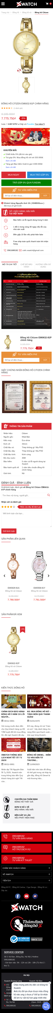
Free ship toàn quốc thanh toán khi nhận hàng (30, 242)
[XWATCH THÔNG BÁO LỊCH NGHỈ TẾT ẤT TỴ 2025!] (13, 745)
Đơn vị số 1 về (22, 807)
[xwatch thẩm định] (26, 923)
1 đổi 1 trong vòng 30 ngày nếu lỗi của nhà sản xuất (29, 228)
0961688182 (12, 250)
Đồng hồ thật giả (24, 802)
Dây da (4, 890)
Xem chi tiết (11, 161)
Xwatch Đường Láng (13, 981)
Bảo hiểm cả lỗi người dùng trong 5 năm (30, 220)
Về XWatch (8, 874)
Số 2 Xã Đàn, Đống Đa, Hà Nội (15, 1001)
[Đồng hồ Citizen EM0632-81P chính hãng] (13, 640)
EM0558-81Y (39, 589)
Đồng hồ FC (6, 887)
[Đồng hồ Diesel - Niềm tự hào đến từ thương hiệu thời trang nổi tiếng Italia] (39, 745)
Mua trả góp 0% (39, 175)
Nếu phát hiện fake (25, 818)
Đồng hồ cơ (42, 887)
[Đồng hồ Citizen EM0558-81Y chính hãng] (39, 566)
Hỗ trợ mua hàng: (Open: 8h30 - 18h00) (40, 1001)
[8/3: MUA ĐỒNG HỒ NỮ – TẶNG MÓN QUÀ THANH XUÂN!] (39, 701)
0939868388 (11, 993)
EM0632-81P (13, 664)
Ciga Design (31, 887)
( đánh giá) (18, 108)
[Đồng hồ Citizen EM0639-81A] (13, 566)
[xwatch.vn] (26, 907)
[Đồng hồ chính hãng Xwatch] (26, 4)
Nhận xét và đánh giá (11, 502)
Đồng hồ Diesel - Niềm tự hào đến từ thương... (39, 757)
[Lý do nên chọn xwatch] (26, 300)
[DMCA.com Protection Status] (37, 940)
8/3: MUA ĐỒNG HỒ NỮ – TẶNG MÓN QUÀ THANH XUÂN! (39, 714)
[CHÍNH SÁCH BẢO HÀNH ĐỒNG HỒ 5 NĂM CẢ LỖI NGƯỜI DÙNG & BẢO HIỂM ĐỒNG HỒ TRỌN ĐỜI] (13, 701)
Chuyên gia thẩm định (26, 799)
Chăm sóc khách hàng (14, 868)
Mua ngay (13, 175)
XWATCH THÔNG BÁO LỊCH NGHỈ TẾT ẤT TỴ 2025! (11, 757)
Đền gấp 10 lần (22, 815)
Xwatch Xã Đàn (35, 981)
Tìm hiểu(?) (40, 124)
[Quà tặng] (25, 137)
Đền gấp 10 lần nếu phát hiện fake (28, 234)
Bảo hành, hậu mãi (24, 810)
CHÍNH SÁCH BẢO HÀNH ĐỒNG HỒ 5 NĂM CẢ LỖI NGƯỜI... (13, 714)
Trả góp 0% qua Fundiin (27, 183)
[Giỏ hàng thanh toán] (47, 3)
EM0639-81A (13, 589)
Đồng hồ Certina (18, 887)
